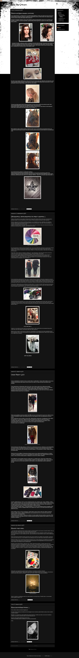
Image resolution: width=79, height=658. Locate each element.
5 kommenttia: (23, 641)
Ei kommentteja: (23, 599)
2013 (59, 13)
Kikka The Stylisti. (18, 5)
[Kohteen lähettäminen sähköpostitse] (27, 209)
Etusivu (35, 645)
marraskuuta (61, 18)
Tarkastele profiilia (61, 29)
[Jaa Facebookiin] (30, 209)
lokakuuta (61, 19)
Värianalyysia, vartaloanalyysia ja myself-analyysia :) (28, 216)
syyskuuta (61, 21)
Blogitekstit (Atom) (33, 649)
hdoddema (42, 655)
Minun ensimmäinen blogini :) (20, 607)
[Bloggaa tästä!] (28, 209)
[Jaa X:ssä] (29, 209)
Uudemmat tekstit (14, 645)
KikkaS (59, 27)
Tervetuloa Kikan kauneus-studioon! (22, 13)
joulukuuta (61, 14)
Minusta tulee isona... (17, 528)
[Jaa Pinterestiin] (31, 209)
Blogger (51, 655)
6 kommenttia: (23, 520)
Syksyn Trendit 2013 (17, 374)
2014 (59, 12)
